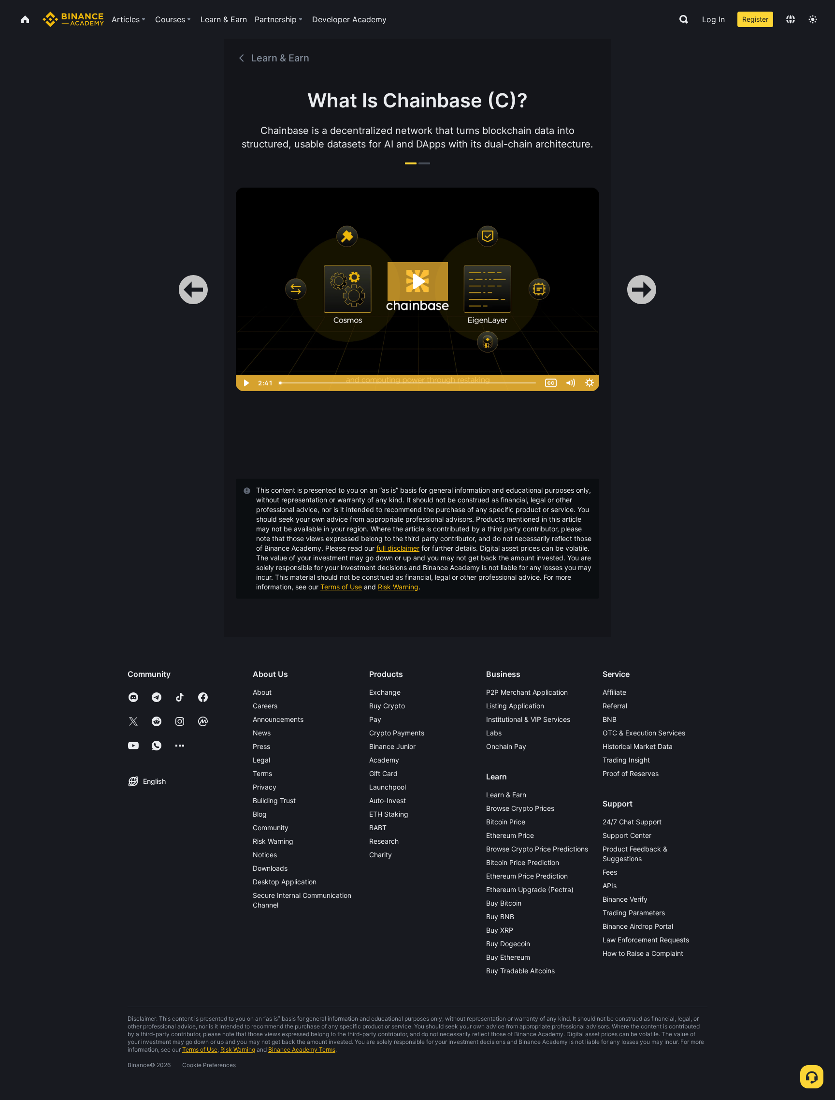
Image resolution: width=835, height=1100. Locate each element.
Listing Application (515, 706)
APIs (610, 885)
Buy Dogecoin (508, 943)
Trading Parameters (634, 913)
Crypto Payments (396, 733)
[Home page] (73, 19)
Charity (380, 855)
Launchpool (387, 787)
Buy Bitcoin (503, 903)
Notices (265, 855)
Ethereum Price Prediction (527, 876)
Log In (713, 19)
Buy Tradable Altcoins (520, 971)
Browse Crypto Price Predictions (537, 849)
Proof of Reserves (631, 773)
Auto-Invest (387, 800)
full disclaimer (397, 548)
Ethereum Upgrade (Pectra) (530, 889)
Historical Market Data (638, 746)
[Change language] (790, 19)
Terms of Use (341, 587)
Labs (494, 733)
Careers (265, 706)
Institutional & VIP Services (528, 719)
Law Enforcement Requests (646, 940)
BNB (610, 719)
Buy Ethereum (508, 957)
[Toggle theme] (812, 19)
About (262, 692)
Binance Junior (392, 746)
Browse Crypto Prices (520, 808)
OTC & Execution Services (644, 733)
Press (261, 746)
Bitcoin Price (505, 822)
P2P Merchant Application (527, 692)
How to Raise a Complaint (643, 953)
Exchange (385, 692)
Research (384, 841)
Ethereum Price (510, 835)
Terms (262, 773)
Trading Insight (626, 760)
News (262, 733)
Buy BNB (500, 916)
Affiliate (614, 692)
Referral (615, 706)
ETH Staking (388, 814)
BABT (378, 827)
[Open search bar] (681, 19)
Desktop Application (285, 882)
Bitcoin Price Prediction (522, 862)
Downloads (270, 868)
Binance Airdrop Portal (638, 926)
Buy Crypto (387, 706)
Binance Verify (625, 899)
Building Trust (274, 800)
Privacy (264, 787)
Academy (384, 760)
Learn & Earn (506, 795)
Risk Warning (398, 587)
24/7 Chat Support (632, 822)
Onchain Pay (506, 746)
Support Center (627, 835)
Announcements (278, 719)
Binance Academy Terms (301, 1049)
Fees (610, 872)
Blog (260, 814)
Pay (375, 719)
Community (270, 827)
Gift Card (383, 773)
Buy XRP (499, 930)
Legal (261, 760)
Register (755, 19)
